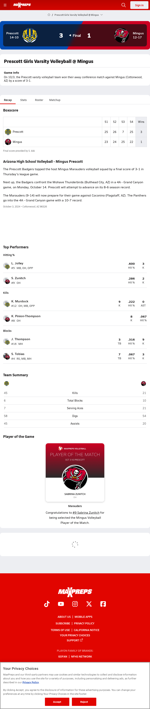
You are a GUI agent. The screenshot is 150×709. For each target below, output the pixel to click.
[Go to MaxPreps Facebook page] (103, 604)
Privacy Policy (84, 623)
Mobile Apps (83, 617)
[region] (75, 685)
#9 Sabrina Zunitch (86, 512)
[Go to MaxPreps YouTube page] (61, 604)
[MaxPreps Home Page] (48, 15)
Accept (57, 702)
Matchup (54, 100)
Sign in (139, 5)
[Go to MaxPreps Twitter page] (89, 604)
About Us (64, 617)
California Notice (86, 630)
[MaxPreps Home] (22, 5)
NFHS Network (81, 657)
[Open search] (124, 5)
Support (73, 640)
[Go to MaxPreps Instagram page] (75, 604)
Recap (8, 100)
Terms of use (60, 630)
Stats (23, 100)
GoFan (62, 657)
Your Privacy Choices (75, 635)
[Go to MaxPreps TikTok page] (47, 604)
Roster (39, 100)
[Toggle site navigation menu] (5, 5)
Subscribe (63, 623)
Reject (84, 702)
